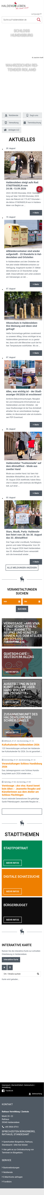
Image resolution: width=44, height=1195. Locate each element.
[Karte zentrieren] (10, 967)
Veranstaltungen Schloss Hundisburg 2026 (22, 765)
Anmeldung (6, 1087)
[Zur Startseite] (22, 5)
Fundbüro (7, 1181)
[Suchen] (38, 20)
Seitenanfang (37, 1094)
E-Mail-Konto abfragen (13, 1177)
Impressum (6, 1085)
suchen (22, 609)
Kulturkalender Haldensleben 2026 (20, 744)
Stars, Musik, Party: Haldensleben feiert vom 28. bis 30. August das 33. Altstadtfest (24, 534)
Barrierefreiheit (17, 1085)
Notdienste (8, 1172)
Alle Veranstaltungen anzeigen (22, 811)
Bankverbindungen (11, 1167)
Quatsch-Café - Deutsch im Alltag (19, 655)
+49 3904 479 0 (11, 1127)
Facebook (9, 1091)
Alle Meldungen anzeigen (22, 567)
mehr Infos (12, 641)
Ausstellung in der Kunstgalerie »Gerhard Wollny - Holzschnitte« (20, 688)
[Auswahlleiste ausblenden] (4, 967)
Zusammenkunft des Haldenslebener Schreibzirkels (21, 717)
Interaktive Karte (11, 959)
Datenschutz (29, 1085)
